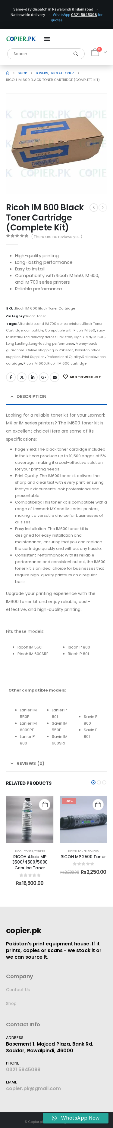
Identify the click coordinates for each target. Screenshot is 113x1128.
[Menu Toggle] (47, 39)
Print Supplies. (33, 356)
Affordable (26, 323)
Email (54, 377)
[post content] (29, 819)
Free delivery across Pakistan (47, 336)
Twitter (22, 377)
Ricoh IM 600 (35, 363)
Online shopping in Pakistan (50, 350)
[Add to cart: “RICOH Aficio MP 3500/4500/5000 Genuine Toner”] (44, 804)
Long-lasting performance (51, 343)
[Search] (76, 54)
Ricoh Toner (36, 316)
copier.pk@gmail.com (33, 1088)
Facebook (11, 377)
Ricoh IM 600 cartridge (66, 363)
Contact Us (18, 990)
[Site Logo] (21, 38)
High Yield (82, 336)
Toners (39, 851)
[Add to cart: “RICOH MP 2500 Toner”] (98, 804)
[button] (93, 180)
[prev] (93, 207)
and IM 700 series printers (59, 323)
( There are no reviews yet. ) (56, 236)
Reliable (89, 356)
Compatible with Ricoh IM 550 (70, 330)
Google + (44, 377)
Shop (11, 1003)
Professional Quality (64, 356)
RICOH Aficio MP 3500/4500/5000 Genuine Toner (30, 862)
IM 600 (99, 336)
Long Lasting (17, 343)
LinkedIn (33, 377)
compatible (33, 330)
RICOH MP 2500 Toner (83, 857)
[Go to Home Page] (7, 73)
